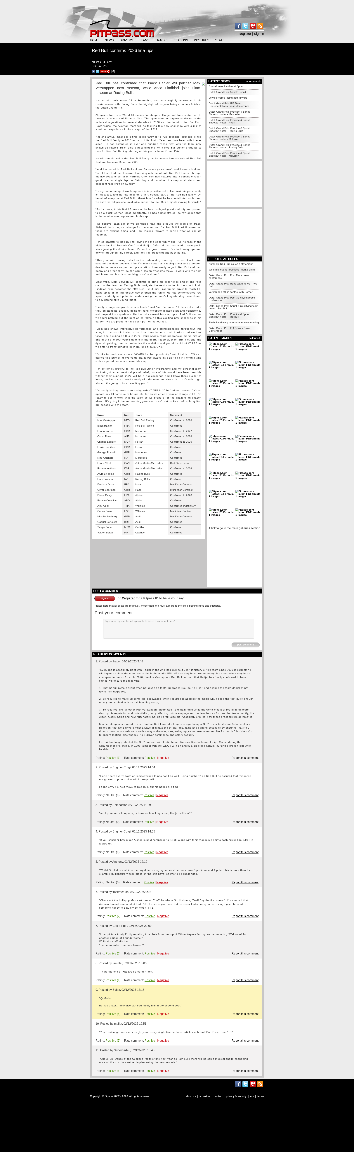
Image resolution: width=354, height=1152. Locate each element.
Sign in (259, 34)
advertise (204, 1096)
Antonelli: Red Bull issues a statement (231, 263)
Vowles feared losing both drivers (228, 97)
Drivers (126, 40)
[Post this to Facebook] (93, 71)
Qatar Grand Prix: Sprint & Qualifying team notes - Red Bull (233, 307)
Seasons (180, 40)
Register (245, 34)
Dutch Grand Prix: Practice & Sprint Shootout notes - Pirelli (229, 121)
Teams (144, 40)
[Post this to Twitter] (97, 71)
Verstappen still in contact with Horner (231, 291)
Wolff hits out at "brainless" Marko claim (232, 269)
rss (252, 1096)
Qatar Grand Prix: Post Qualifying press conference (232, 299)
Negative (163, 757)
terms (260, 1096)
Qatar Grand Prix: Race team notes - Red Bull (233, 285)
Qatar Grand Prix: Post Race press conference (229, 276)
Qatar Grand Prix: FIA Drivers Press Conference (229, 329)
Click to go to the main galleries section (234, 528)
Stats (220, 40)
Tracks (161, 40)
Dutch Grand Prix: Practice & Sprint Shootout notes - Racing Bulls (229, 129)
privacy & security (236, 1096)
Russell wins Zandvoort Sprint (226, 86)
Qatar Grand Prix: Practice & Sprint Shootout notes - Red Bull (229, 315)
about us (191, 1096)
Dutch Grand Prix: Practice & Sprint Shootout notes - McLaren (229, 138)
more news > (253, 81)
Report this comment (245, 757)
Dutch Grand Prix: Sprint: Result (227, 91)
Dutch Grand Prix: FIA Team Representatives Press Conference (229, 104)
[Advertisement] (177, 9)
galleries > (255, 337)
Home (94, 40)
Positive (150, 757)
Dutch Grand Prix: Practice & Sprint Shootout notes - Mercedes (229, 113)
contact (218, 1096)
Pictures (201, 40)
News (109, 40)
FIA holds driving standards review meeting (234, 322)
